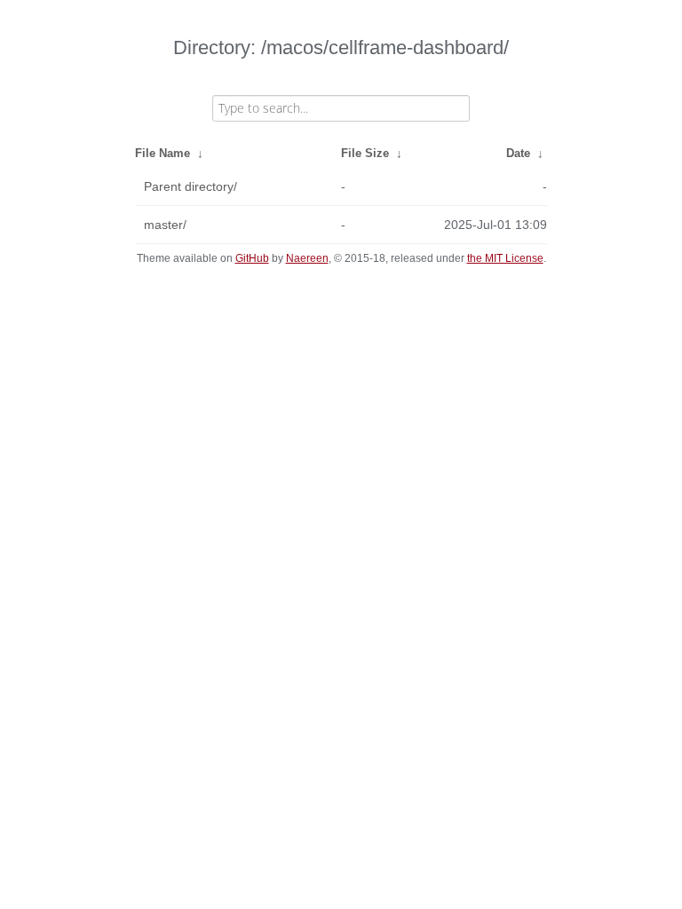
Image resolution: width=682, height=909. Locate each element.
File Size (365, 153)
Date (518, 153)
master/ (165, 224)
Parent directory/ (190, 186)
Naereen (307, 258)
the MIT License (505, 258)
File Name (162, 153)
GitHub (252, 258)
